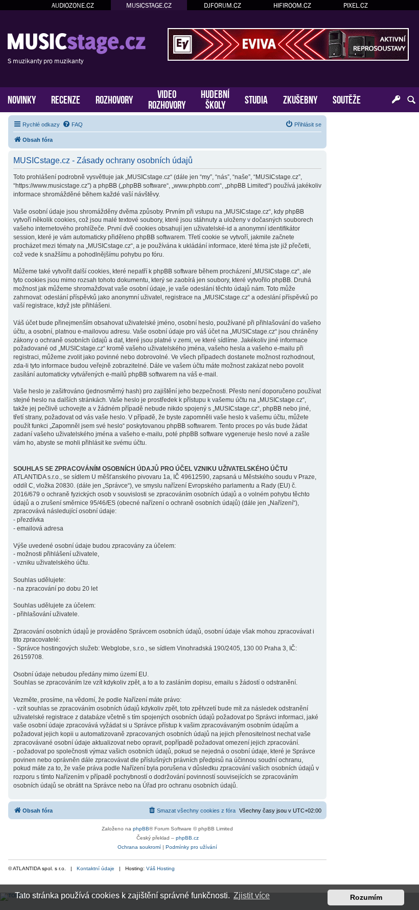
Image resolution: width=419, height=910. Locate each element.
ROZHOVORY (114, 98)
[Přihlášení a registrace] (396, 100)
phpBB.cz (187, 838)
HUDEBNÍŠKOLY (215, 98)
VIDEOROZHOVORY (166, 98)
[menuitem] (72, 124)
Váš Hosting (160, 868)
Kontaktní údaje (95, 868)
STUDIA (256, 98)
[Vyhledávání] (411, 100)
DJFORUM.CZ (222, 5)
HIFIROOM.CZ (292, 5)
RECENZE (65, 98)
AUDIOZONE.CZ (73, 5)
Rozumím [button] (366, 897)
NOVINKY (22, 98)
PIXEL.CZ (355, 5)
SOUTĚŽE (347, 98)
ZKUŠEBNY (300, 98)
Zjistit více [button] (252, 895)
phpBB (141, 828)
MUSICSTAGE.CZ (149, 5)
